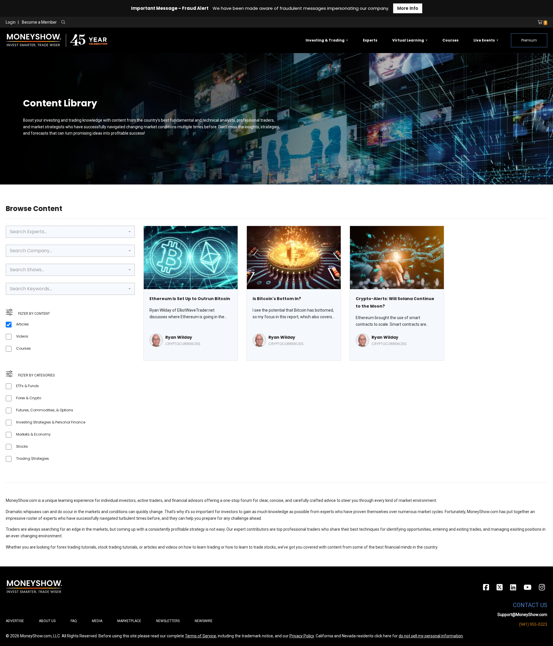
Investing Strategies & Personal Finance (50, 422)
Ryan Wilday (178, 337)
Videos (22, 336)
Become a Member (39, 22)
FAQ (74, 621)
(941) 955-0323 (533, 624)
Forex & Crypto (28, 397)
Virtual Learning (408, 40)
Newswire (204, 621)
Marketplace (129, 621)
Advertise (15, 621)
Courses (450, 40)
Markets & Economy (33, 434)
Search (125, 22)
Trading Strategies (32, 458)
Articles (22, 324)
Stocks (22, 446)
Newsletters (168, 621)
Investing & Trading (325, 40)
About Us (47, 621)
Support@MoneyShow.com (522, 614)
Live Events (485, 40)
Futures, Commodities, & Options (44, 410)
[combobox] (70, 232)
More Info (407, 8)
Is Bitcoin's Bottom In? (277, 299)
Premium (529, 40)
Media (97, 621)
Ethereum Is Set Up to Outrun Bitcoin (189, 299)
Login (11, 22)
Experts (370, 40)
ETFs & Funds (27, 385)
